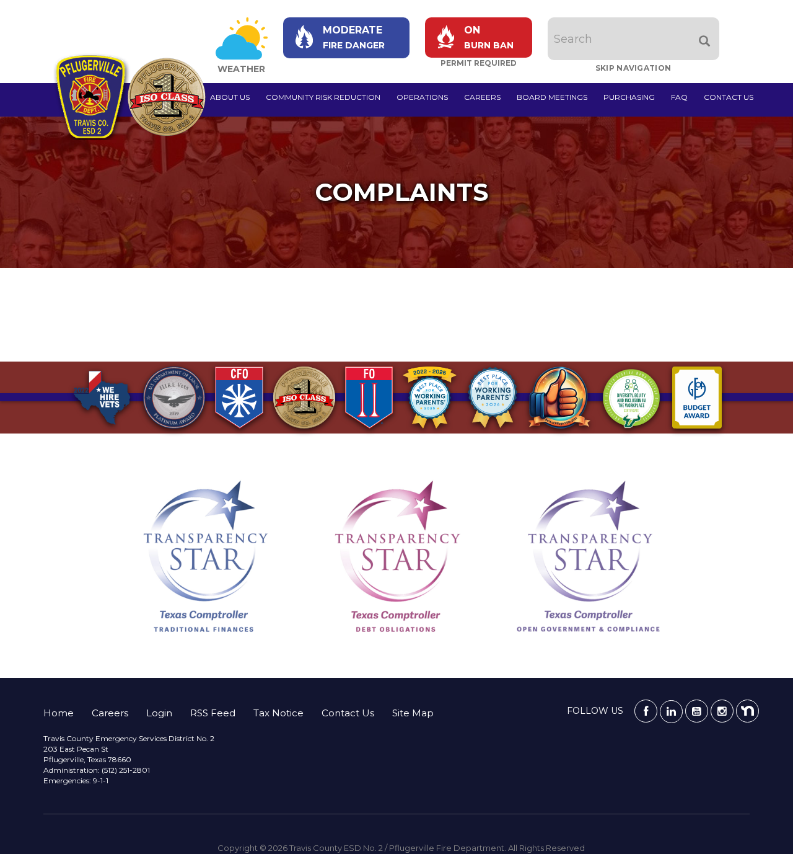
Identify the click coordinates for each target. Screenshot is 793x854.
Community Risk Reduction (323, 97)
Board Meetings (552, 97)
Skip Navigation (633, 68)
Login (159, 713)
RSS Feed (212, 713)
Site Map (413, 713)
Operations (422, 97)
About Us (230, 97)
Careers (482, 97)
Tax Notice (278, 713)
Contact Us (728, 97)
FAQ (679, 97)
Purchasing (629, 97)
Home (58, 713)
